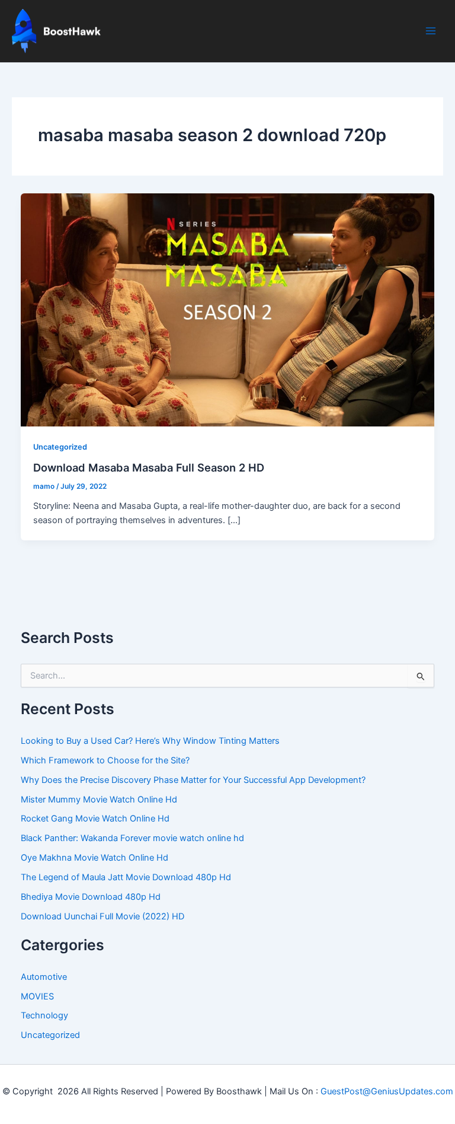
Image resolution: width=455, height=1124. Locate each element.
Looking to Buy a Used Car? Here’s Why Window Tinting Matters (150, 740)
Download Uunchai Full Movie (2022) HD (102, 916)
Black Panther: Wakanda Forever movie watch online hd (132, 838)
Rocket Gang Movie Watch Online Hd (95, 818)
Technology (44, 1015)
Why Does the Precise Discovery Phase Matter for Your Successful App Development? (193, 780)
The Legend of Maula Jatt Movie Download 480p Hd (126, 877)
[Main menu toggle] (430, 30)
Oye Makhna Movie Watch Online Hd (94, 857)
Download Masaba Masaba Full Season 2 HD (148, 467)
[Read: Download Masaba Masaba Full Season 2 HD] (228, 309)
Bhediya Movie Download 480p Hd (91, 896)
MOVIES (37, 996)
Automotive (44, 977)
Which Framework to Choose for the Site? (105, 760)
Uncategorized (60, 446)
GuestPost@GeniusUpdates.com (387, 1091)
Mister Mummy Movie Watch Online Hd (99, 799)
